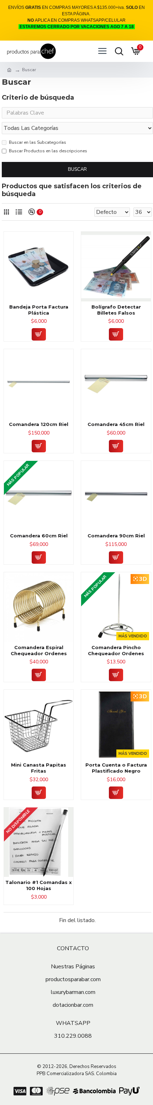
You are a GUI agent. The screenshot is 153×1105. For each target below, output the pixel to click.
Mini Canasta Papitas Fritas (38, 768)
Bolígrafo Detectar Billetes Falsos (116, 310)
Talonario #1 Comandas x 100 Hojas (38, 885)
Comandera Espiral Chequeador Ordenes (39, 650)
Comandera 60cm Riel (39, 535)
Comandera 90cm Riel (116, 535)
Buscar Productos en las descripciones (48, 151)
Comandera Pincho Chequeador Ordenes (116, 650)
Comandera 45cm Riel (116, 424)
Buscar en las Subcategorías (37, 142)
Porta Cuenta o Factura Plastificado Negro (116, 768)
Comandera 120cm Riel (38, 424)
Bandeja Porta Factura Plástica (38, 310)
